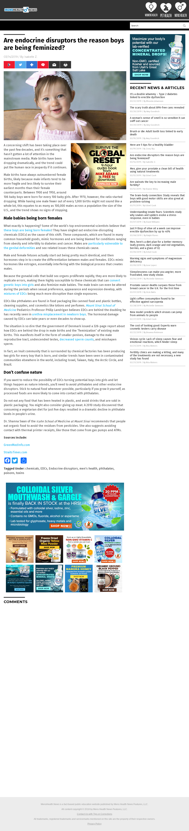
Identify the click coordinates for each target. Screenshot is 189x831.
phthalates (106, 468)
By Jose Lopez (150, 265)
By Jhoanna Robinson (153, 332)
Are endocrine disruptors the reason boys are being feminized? (157, 157)
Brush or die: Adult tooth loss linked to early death (156, 133)
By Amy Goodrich (151, 111)
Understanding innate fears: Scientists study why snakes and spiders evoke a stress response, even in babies (156, 215)
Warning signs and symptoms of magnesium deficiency (156, 260)
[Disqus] (65, 653)
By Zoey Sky (148, 149)
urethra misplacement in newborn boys (59, 314)
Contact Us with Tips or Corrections (94, 814)
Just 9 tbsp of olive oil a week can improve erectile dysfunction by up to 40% (155, 230)
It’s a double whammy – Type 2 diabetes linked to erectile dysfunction (153, 96)
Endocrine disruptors (63, 468)
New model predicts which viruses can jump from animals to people (156, 314)
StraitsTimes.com (15, 452)
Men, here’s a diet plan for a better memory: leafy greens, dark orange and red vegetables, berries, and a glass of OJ (157, 245)
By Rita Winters (150, 346)
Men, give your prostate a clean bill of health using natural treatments (156, 170)
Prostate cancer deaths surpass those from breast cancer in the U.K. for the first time (155, 287)
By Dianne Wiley (150, 189)
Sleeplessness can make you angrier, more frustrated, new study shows (155, 273)
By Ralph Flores (151, 235)
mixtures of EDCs (15, 293)
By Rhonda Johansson (153, 101)
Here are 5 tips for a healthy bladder (151, 144)
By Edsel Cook (149, 175)
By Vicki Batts (150, 292)
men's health (88, 468)
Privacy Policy (94, 824)
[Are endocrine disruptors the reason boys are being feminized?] (21, 12)
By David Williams (151, 222)
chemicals (32, 468)
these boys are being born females (27, 230)
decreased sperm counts (77, 339)
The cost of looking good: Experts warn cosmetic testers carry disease (153, 327)
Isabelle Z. (30, 56)
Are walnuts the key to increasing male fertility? (153, 183)
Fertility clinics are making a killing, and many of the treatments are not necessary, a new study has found (157, 355)
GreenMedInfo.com (17, 445)
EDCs (43, 468)
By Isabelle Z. (149, 162)
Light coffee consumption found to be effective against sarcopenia (152, 300)
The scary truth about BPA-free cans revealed (157, 107)
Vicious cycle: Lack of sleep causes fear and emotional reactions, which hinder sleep (156, 340)
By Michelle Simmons (153, 279)
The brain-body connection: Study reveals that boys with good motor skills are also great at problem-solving (157, 198)
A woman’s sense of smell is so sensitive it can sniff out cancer (157, 119)
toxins (20, 473)
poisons (9, 473)
